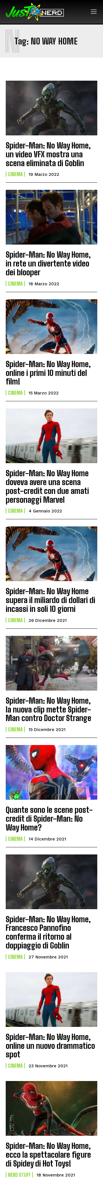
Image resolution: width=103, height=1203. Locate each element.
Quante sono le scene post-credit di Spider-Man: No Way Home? (49, 818)
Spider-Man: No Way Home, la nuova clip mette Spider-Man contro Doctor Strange (48, 709)
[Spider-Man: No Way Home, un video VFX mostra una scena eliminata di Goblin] (51, 108)
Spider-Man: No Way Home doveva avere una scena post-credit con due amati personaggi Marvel (47, 486)
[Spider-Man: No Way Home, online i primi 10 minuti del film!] (51, 326)
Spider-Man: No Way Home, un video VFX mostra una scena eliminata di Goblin (48, 154)
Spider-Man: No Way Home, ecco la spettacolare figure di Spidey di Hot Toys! (48, 1154)
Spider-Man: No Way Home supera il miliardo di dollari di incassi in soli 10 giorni (50, 600)
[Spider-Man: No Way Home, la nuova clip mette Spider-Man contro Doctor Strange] (51, 663)
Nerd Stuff (19, 1174)
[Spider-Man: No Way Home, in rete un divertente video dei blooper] (51, 217)
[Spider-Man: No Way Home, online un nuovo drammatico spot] (51, 999)
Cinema (15, 174)
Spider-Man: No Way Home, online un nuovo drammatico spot (50, 1045)
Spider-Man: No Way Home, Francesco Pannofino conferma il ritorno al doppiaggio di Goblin (48, 932)
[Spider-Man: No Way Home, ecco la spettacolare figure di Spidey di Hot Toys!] (51, 1108)
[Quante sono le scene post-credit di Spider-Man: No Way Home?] (51, 772)
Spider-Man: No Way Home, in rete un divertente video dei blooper (48, 263)
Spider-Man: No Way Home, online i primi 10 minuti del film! (48, 372)
